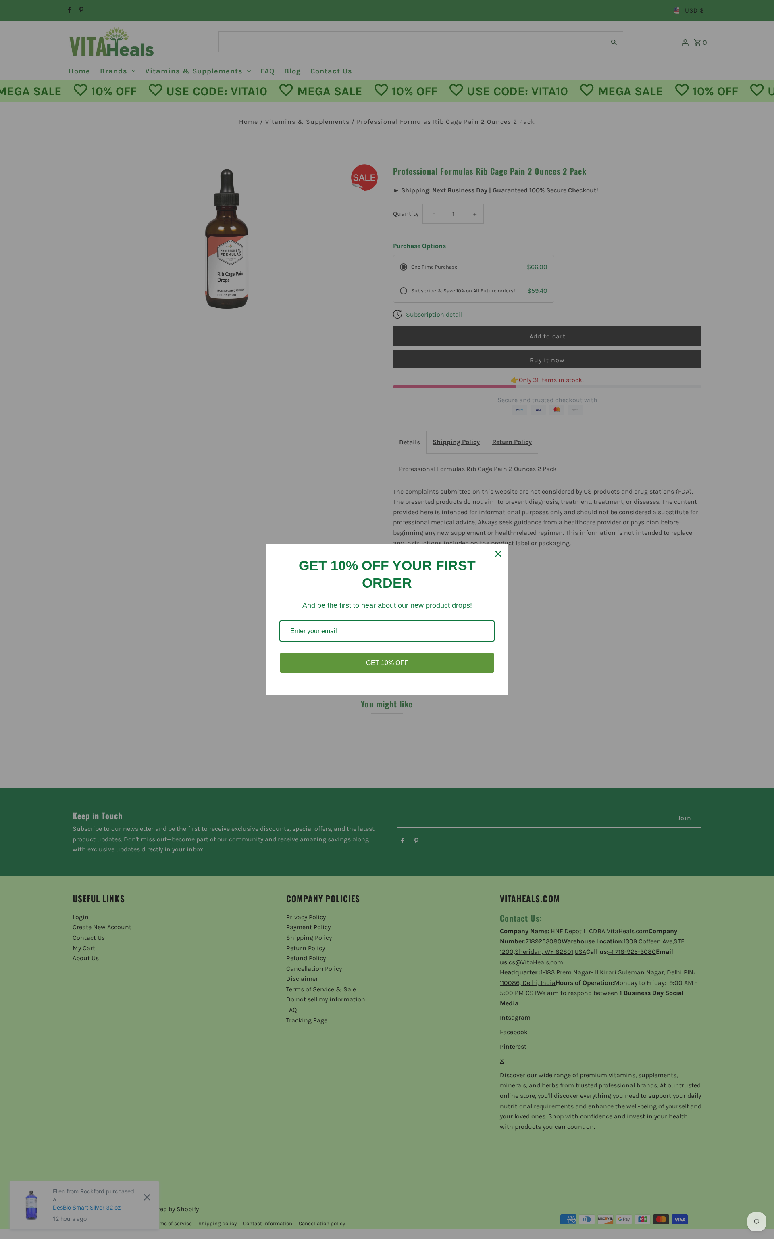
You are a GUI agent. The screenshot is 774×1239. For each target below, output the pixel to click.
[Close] (498, 553)
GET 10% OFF (387, 662)
